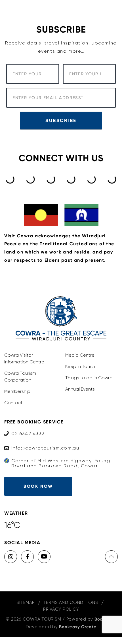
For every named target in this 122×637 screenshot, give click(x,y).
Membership (17, 391)
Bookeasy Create (77, 626)
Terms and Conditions (70, 602)
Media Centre (79, 355)
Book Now (38, 486)
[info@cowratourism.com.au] (41, 442)
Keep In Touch (80, 366)
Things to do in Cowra (89, 377)
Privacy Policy (61, 609)
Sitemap (25, 602)
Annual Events (80, 389)
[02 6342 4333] (24, 428)
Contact (13, 402)
